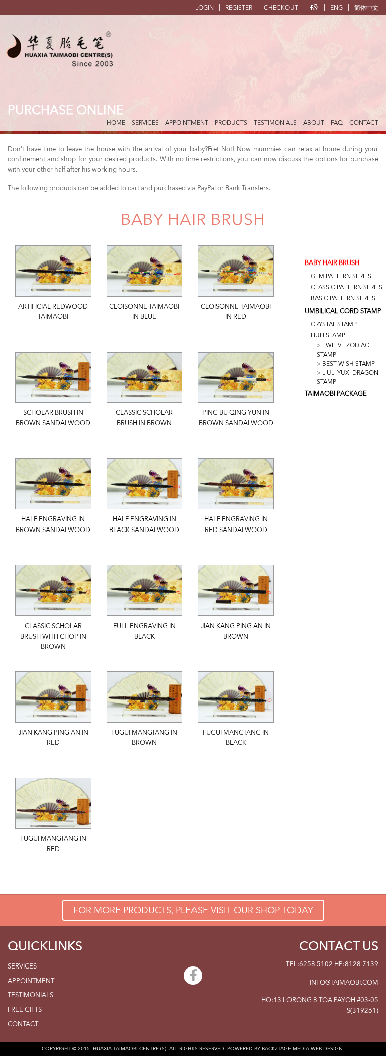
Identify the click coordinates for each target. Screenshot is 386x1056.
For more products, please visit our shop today (193, 910)
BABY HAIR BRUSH (332, 263)
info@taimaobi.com (344, 982)
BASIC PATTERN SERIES (343, 298)
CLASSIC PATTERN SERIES (346, 287)
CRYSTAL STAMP (334, 324)
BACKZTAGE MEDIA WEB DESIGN (302, 1048)
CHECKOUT (281, 8)
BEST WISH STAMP (348, 364)
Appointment (31, 981)
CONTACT (363, 123)
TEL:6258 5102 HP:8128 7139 (332, 964)
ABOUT (313, 123)
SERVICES (145, 123)
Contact (23, 1024)
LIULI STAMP (328, 335)
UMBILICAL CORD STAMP (343, 311)
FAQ (337, 123)
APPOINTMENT (186, 123)
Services (22, 966)
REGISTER (238, 8)
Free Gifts (25, 1009)
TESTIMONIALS (275, 123)
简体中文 (366, 8)
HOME (116, 123)
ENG (336, 8)
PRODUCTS (231, 123)
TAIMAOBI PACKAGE (336, 393)
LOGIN (204, 8)
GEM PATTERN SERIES (341, 276)
